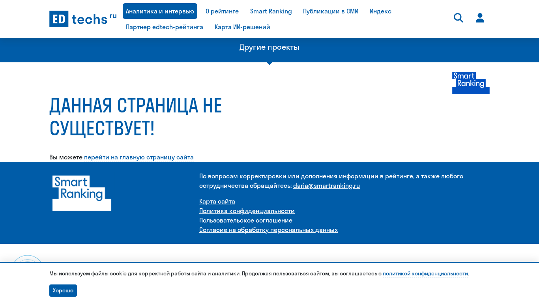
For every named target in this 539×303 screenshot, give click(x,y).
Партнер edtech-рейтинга (164, 27)
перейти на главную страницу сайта (139, 157)
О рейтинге (222, 11)
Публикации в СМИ (330, 11)
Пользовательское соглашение (245, 220)
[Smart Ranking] (82, 193)
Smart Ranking (271, 11)
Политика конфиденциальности (247, 211)
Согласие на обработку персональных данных (268, 230)
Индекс (380, 11)
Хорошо (63, 290)
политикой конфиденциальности (425, 273)
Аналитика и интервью (160, 11)
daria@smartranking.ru (326, 185)
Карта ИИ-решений (242, 27)
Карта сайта (217, 201)
